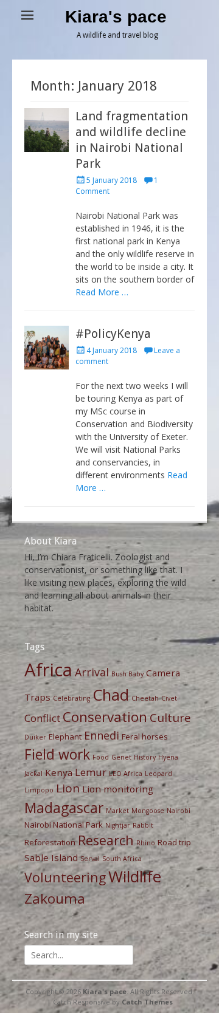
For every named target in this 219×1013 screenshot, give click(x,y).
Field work (57, 754)
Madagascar (63, 807)
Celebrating (71, 698)
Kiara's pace (116, 16)
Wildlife (134, 876)
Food (100, 757)
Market (117, 810)
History (145, 757)
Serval (90, 858)
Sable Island (51, 857)
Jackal (33, 773)
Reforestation (49, 842)
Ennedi (101, 735)
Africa (48, 670)
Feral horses (145, 736)
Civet (169, 698)
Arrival (92, 672)
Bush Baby (127, 674)
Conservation (105, 716)
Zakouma (54, 898)
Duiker (35, 737)
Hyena (168, 757)
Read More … (101, 292)
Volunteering (65, 877)
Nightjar (117, 825)
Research (106, 840)
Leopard (158, 773)
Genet (121, 757)
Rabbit (143, 825)
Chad (110, 694)
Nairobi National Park (63, 824)
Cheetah (145, 698)
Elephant (65, 736)
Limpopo (39, 790)
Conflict (42, 718)
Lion (68, 788)
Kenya (58, 772)
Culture (170, 718)
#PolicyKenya (113, 333)
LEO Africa (125, 773)
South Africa (122, 858)
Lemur (90, 772)
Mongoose (147, 810)
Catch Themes (147, 1001)
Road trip (174, 842)
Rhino (145, 843)
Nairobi (178, 810)
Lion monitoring (117, 789)
